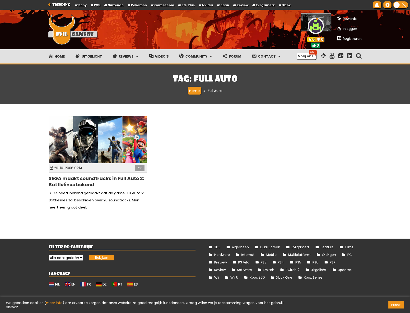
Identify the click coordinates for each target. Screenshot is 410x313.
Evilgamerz (265, 5)
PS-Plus (188, 5)
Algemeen (240, 247)
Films (349, 247)
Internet (248, 254)
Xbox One (284, 277)
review (242, 5)
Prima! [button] (396, 305)
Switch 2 (292, 270)
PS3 (140, 168)
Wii (216, 277)
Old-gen (329, 254)
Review (220, 270)
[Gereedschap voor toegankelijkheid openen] (387, 4)
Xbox (286, 5)
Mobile (271, 254)
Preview (220, 262)
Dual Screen (270, 247)
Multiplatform (299, 254)
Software (244, 270)
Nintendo (116, 5)
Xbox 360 (257, 277)
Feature (327, 247)
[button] (400, 4)
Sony (82, 5)
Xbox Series (313, 277)
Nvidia (207, 5)
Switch (268, 270)
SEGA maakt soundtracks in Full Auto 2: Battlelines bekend (96, 181)
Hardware (222, 254)
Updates (345, 270)
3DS (217, 247)
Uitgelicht (318, 270)
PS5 (97, 5)
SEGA (224, 5)
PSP (332, 262)
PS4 (281, 262)
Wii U (234, 277)
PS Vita (243, 262)
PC (349, 254)
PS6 (315, 262)
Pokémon (139, 5)
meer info (54, 302)
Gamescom (164, 5)
